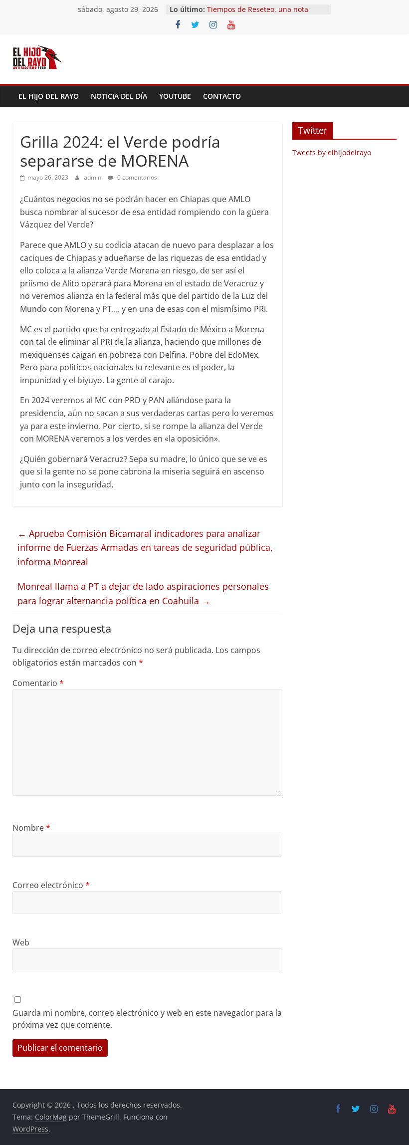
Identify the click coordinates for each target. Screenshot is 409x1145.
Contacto (222, 96)
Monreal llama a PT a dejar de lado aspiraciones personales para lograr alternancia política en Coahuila (143, 593)
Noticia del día (119, 96)
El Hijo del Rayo (48, 96)
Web (20, 942)
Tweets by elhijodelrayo (331, 152)
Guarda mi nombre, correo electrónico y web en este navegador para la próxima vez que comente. (147, 1018)
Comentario (38, 683)
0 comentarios (136, 177)
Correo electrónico (51, 885)
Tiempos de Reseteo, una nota (257, 9)
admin (93, 177)
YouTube (175, 96)
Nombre (31, 827)
